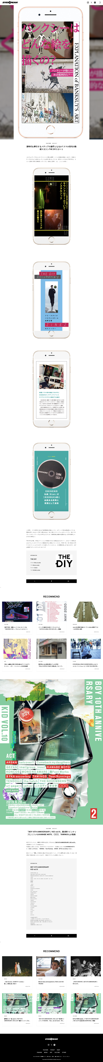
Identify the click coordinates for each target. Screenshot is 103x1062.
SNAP (58, 1050)
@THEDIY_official (36, 570)
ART (5, 661)
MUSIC (5, 979)
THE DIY (35, 567)
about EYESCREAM (36, 1056)
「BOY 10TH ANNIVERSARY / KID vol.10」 (65, 842)
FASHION (75, 624)
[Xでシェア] (34, 581)
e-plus (31, 881)
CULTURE (6, 624)
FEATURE (45, 1050)
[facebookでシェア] (51, 581)
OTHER (74, 661)
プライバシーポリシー (66, 1056)
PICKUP (52, 1050)
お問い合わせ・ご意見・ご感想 (51, 1056)
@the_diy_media (37, 562)
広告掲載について (43, 1056)
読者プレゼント (59, 1056)
